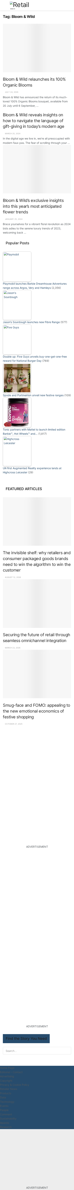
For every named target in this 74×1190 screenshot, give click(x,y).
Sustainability (8, 1118)
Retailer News (8, 1088)
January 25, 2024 (13, 219)
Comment (6, 1114)
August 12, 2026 (12, 577)
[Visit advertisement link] (37, 759)
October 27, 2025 (13, 724)
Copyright (6, 1080)
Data (3, 1097)
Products (5, 1093)
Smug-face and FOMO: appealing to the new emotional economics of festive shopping (36, 711)
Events (4, 1105)
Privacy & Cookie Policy (14, 1084)
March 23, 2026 (12, 648)
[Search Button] (69, 5)
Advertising (7, 1076)
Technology (7, 1101)
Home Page (7, 1067)
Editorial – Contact (11, 1072)
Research (6, 1127)
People (4, 1110)
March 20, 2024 (12, 133)
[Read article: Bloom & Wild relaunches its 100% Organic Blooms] (37, 48)
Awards (4, 1122)
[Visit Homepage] (24, 5)
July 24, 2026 (11, 92)
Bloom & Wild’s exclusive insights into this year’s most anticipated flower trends (33, 206)
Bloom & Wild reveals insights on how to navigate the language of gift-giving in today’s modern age (33, 120)
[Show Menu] (4, 5)
